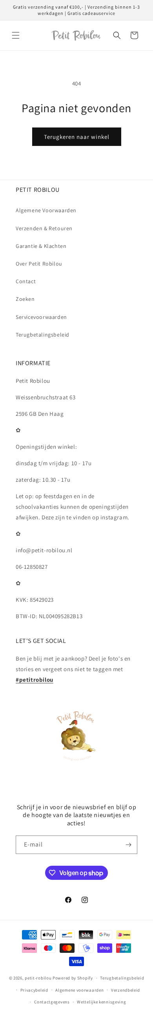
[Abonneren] (128, 845)
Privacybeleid (34, 990)
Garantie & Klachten (41, 245)
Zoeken (25, 298)
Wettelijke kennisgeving (101, 1002)
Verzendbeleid (125, 990)
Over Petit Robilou (39, 263)
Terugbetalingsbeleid (42, 334)
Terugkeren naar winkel (76, 136)
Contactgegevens (52, 1002)
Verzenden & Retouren (44, 228)
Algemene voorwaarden (79, 990)
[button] (15, 35)
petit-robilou (38, 978)
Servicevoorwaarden (41, 316)
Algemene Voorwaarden (46, 210)
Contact (26, 281)
